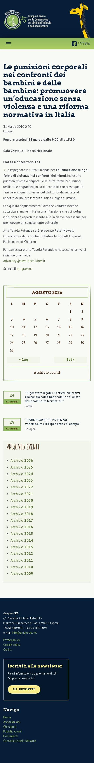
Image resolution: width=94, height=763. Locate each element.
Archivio (21, 460)
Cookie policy (11, 645)
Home (7, 717)
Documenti (10, 736)
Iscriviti (26, 689)
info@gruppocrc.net (24, 633)
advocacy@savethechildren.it (24, 261)
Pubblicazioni (12, 731)
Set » (70, 360)
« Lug (23, 360)
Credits (7, 649)
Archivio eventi (47, 373)
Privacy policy (11, 640)
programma (25, 269)
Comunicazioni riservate (19, 741)
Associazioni (11, 722)
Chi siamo (9, 727)
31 (5, 170)
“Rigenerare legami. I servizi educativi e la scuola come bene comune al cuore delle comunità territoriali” (52, 397)
